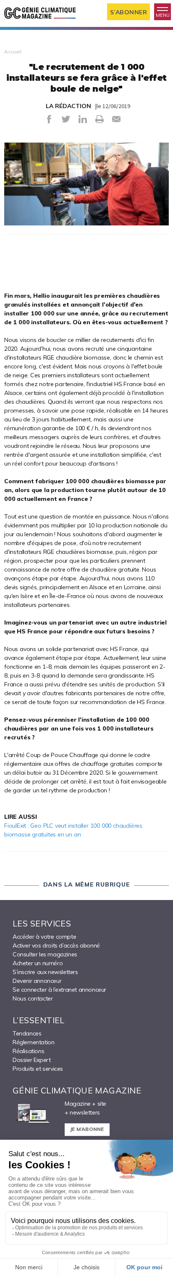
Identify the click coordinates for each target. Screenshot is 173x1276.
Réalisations (28, 1051)
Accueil (12, 51)
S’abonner (128, 12)
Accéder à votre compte (44, 936)
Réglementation (33, 1042)
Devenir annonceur (37, 981)
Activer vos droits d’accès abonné (56, 945)
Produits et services (38, 1068)
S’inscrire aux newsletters (45, 972)
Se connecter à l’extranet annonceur (59, 989)
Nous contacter (32, 998)
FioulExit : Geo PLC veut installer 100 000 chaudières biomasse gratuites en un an (73, 830)
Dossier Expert (31, 1060)
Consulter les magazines (45, 954)
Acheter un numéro (38, 963)
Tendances (27, 1033)
